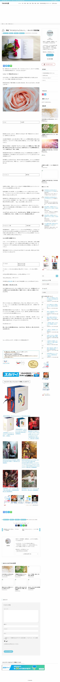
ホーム (44, 80)
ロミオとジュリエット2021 (32, 519)
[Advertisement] (30, 14)
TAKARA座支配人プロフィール (48, 73)
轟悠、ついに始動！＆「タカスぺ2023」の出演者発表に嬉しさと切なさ (52, 299)
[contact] (56, 0)
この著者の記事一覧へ (27, 553)
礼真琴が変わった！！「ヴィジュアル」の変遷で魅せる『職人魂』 (52, 355)
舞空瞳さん (11, 33)
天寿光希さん (16, 33)
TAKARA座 (5, 3)
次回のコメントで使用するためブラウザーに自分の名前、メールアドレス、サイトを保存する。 (21, 638)
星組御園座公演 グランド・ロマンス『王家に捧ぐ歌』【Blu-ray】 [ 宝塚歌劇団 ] (30, 489)
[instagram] (53, 0)
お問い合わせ (45, 75)
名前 (5, 624)
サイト (5, 633)
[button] (16, 525)
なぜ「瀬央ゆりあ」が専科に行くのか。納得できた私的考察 (52, 306)
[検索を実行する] (57, 276)
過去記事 (10, 281)
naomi (8, 545)
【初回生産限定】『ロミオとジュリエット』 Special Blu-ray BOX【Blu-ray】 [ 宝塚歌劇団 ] (21, 431)
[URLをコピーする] (26, 525)
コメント (6, 608)
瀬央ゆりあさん (6, 33)
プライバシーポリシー (47, 77)
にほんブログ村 (6, 363)
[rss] (54, 0)
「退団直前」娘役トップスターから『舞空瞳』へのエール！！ (52, 324)
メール (5, 628)
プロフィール (50, 55)
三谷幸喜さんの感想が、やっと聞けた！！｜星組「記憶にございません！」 (52, 342)
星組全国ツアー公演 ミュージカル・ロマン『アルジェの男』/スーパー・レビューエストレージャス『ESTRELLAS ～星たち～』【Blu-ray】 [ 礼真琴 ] (33, 435)
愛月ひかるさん (22, 33)
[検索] (57, 0)
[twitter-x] (51, 0)
